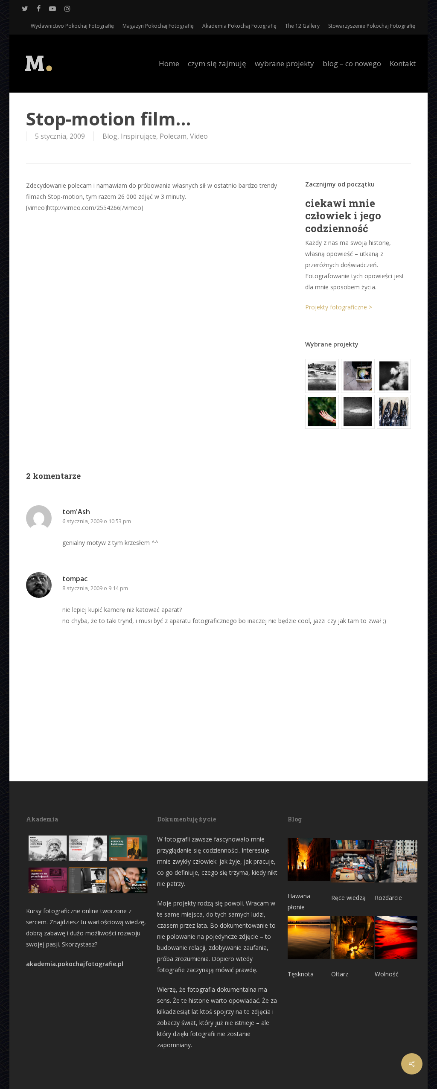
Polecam (173, 136)
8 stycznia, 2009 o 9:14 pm (95, 588)
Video (199, 136)
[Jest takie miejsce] (394, 411)
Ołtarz (339, 974)
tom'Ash (76, 511)
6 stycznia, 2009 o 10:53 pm (96, 521)
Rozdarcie (388, 898)
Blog (109, 136)
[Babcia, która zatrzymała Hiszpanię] (322, 376)
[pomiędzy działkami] (322, 411)
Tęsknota (301, 974)
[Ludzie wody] (394, 376)
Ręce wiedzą (348, 898)
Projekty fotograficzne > (338, 307)
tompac (74, 578)
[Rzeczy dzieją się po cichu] (358, 376)
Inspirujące (138, 136)
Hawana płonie (299, 901)
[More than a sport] (358, 411)
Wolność (387, 974)
